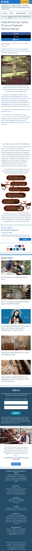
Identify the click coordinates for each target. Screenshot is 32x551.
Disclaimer (9, 545)
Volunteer (15, 490)
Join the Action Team (12, 501)
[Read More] (16, 447)
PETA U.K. (8, 528)
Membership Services (11, 521)
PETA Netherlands (11, 530)
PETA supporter (13, 216)
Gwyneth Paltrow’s (20, 51)
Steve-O (3, 148)
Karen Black (4, 216)
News (6, 16)
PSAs (24, 508)
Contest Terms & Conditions (18, 544)
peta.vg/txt (24, 235)
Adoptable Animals (21, 13)
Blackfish (3, 96)
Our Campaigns (19, 499)
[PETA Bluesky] (20, 249)
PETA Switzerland (21, 530)
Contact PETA (9, 493)
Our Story (13, 487)
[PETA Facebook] (16, 246)
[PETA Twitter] (19, 246)
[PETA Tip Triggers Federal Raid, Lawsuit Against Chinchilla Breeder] (16, 296)
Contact (9, 544)
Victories (10, 490)
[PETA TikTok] (17, 249)
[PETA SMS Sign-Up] (11, 249)
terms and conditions (15, 418)
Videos (11, 13)
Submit (16, 413)
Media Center (10, 508)
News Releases (17, 508)
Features (4, 13)
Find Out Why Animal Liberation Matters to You (16, 488)
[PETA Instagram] (23, 246)
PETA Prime (21, 490)
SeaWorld (25, 96)
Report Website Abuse (12, 549)
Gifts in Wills (8, 520)
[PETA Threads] (24, 249)
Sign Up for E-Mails (11, 492)
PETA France (14, 528)
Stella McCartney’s (14, 49)
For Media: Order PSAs (11, 509)
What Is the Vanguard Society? (19, 520)
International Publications (19, 493)
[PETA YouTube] (8, 249)
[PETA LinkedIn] (14, 249)
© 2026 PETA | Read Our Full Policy (13, 542)
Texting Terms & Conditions (19, 545)
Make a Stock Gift (22, 518)
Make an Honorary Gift (11, 518)
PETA (5, 233)
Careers (19, 487)
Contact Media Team (21, 509)
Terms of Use (20, 547)
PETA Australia (16, 532)
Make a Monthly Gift (10, 516)
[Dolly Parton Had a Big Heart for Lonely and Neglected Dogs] (16, 347)
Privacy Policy (12, 547)
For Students (21, 501)
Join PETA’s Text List (21, 492)
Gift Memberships (22, 521)
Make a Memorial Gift (21, 516)
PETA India (9, 532)
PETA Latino (20, 533)
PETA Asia (23, 532)
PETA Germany (22, 528)
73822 (10, 233)
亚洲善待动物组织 (13, 533)
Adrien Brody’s (5, 120)
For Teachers (16, 502)
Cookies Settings (21, 549)
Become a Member (19, 515)
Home (2, 16)
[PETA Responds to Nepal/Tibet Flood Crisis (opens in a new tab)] (16, 271)
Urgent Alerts (12, 499)
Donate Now (11, 515)
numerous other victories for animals (11, 117)
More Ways (15, 523)
